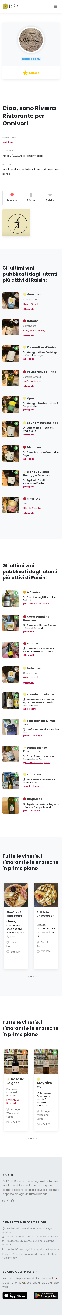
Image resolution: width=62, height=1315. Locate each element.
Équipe (6, 1254)
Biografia (9, 164)
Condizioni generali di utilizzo (29, 1254)
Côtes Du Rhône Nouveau (36, 618)
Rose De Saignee (15, 1081)
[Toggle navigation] (55, 6)
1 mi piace (12, 200)
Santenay (34, 774)
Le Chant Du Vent (42, 423)
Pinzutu (32, 643)
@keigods (28, 309)
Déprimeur (34, 447)
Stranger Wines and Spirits (13, 1113)
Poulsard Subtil (41, 372)
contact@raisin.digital (19, 1249)
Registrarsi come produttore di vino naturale (32, 1236)
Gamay (34, 321)
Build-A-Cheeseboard (45, 915)
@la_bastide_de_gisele (36, 603)
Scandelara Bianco (40, 694)
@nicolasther (30, 708)
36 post (31, 200)
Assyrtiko (45, 1085)
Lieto (34, 294)
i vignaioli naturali (45, 1181)
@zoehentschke (31, 786)
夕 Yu (34, 499)
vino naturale (45, 1278)
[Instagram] (3, 1201)
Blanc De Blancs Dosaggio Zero (37, 473)
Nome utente (10, 137)
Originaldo (34, 799)
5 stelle (50, 200)
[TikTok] (8, 1201)
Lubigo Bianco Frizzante (35, 749)
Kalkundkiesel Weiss (41, 347)
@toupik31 (28, 631)
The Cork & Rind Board (14, 914)
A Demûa (33, 592)
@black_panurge (32, 735)
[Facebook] (12, 1201)
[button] (28, 976)
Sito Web (8, 150)
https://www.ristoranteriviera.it (22, 156)
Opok (30, 398)
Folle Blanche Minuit (40, 722)
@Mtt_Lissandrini (32, 810)
